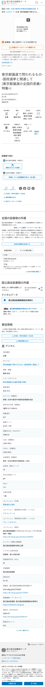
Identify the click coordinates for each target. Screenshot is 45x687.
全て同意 (34, 683)
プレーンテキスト (9, 522)
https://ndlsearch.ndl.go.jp (13, 604)
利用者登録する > (7, 62)
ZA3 (4, 487)
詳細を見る (36, 132)
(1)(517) (9, 12)
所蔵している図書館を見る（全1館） (22, 177)
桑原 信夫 (6, 391)
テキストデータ (9, 513)
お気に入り (6, 189)
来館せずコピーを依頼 (12, 168)
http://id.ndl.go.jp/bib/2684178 (15, 616)
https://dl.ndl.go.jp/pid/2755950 (15, 592)
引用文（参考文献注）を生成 (15, 194)
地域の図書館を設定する (22, 244)
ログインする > (7, 66)
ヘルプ (32, 237)
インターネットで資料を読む (11, 658)
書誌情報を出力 (11, 197)
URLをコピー (13, 189)
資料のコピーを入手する (10, 661)
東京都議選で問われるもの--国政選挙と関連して (21, 364)
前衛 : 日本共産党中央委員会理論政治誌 (21, 8)
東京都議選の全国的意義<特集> (15, 382)
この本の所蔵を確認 (32, 272)
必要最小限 (12, 683)
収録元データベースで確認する (23, 47)
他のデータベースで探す (14, 201)
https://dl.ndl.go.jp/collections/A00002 (18, 536)
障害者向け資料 (9, 504)
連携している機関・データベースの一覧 (27, 228)
